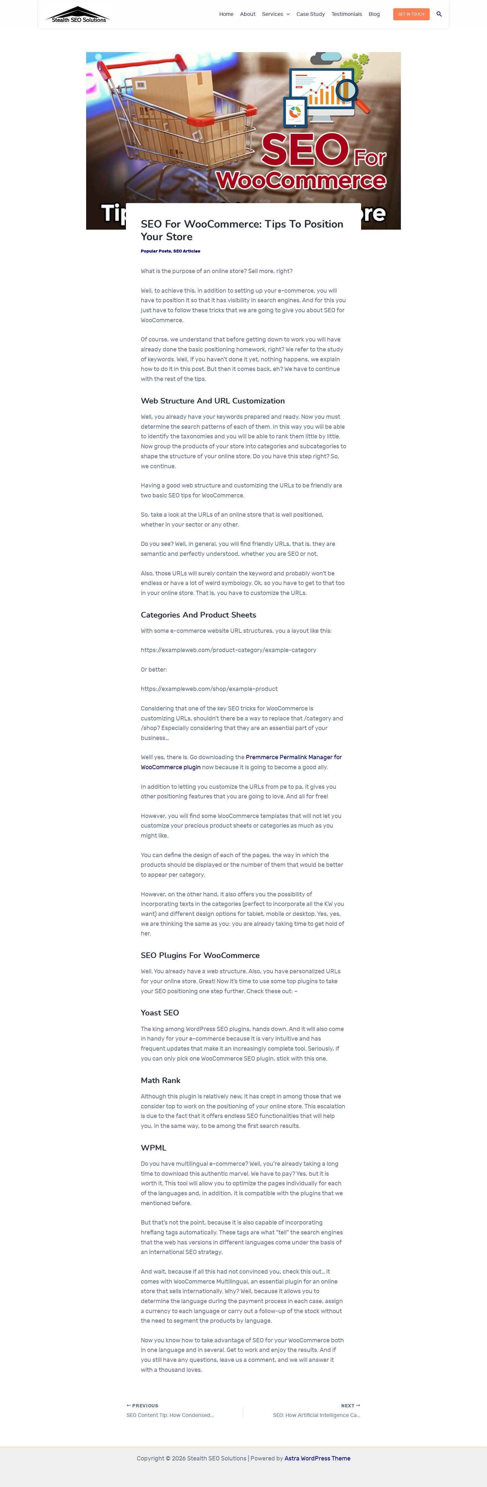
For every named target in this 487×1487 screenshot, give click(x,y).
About (247, 14)
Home (226, 14)
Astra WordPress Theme (318, 1458)
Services (272, 14)
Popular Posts (156, 251)
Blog (374, 14)
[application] (286, 14)
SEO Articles (186, 251)
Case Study (311, 14)
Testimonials (347, 14)
